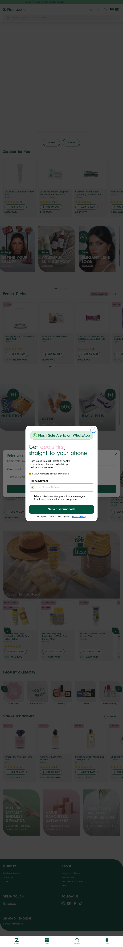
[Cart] (107, 940)
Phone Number (39, 481)
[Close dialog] (93, 430)
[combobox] (35, 487)
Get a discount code (61, 509)
